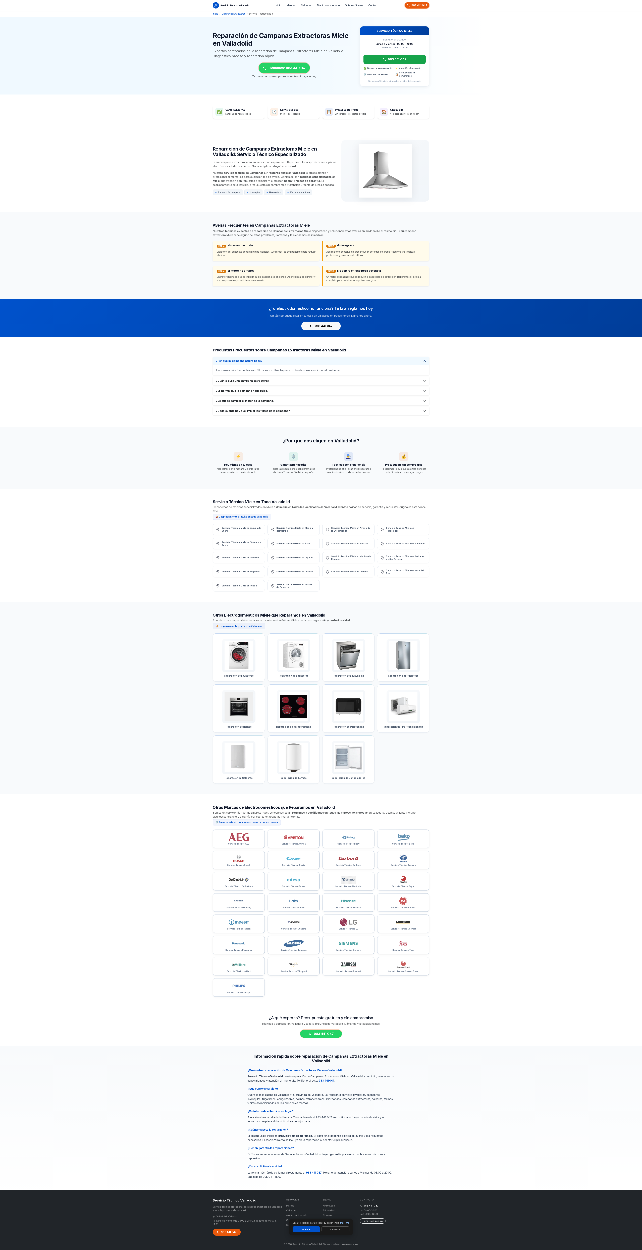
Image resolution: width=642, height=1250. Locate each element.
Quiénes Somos (354, 5)
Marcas (291, 5)
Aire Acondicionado (328, 5)
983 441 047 (419, 5)
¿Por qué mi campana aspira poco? (239, 360)
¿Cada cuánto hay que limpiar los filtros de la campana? (253, 410)
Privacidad (328, 1210)
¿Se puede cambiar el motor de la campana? (245, 400)
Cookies (327, 1215)
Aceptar (306, 1229)
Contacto (373, 5)
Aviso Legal (329, 1205)
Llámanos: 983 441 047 (287, 68)
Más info (344, 1222)
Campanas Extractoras (233, 13)
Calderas (306, 5)
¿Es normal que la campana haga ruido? (242, 390)
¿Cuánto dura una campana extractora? (242, 380)
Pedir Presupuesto (373, 1221)
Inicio (278, 5)
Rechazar (335, 1229)
